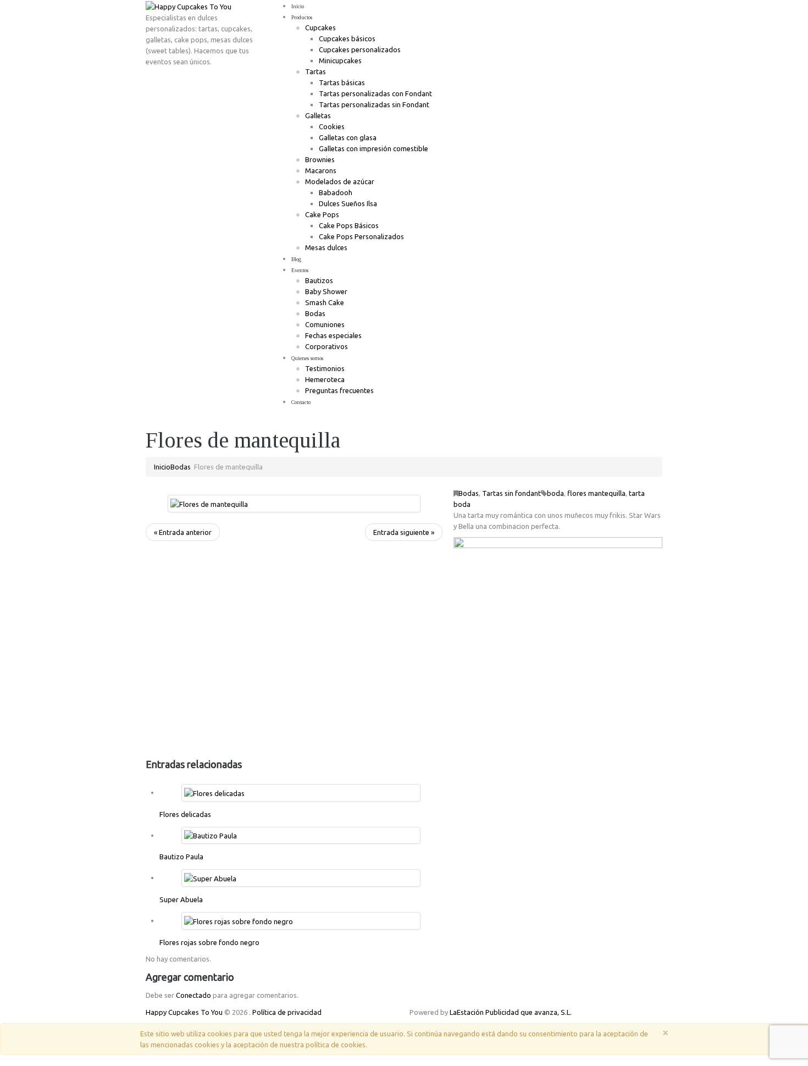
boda (555, 493)
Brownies (320, 159)
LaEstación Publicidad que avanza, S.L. (511, 1012)
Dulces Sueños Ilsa (348, 203)
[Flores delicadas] (214, 792)
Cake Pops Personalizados (361, 236)
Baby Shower (326, 291)
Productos (301, 17)
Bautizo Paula (181, 856)
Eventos (299, 270)
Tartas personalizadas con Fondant (375, 93)
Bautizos (319, 280)
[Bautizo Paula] (210, 835)
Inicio (297, 6)
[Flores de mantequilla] (209, 503)
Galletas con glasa (348, 137)
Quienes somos (307, 358)
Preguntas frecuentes (339, 390)
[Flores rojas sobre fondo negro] (238, 920)
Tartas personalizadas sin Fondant (374, 104)
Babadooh (335, 192)
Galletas (318, 115)
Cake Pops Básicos (349, 225)
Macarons (320, 170)
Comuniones (325, 324)
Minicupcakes (340, 60)
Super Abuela (181, 899)
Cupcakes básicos (347, 38)
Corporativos (326, 346)
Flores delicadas (185, 814)
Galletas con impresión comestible (373, 148)
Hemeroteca (325, 379)
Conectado (193, 995)
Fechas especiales (333, 335)
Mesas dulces (326, 247)
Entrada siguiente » (403, 532)
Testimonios (325, 368)
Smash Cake (324, 302)
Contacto (301, 402)
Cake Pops (322, 214)
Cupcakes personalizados (360, 49)
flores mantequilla (596, 493)
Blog (296, 259)
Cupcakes (320, 27)
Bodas (315, 313)
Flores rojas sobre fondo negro (209, 942)
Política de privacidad (287, 1012)
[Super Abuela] (210, 877)
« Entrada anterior (183, 532)
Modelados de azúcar (339, 181)
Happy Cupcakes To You (184, 1012)
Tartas (315, 71)
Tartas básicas (342, 82)
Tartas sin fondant (511, 493)
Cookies (332, 126)
